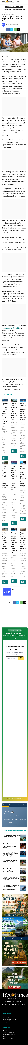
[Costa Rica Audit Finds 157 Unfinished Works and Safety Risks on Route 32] (5, 462)
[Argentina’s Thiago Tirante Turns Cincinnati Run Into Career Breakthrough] (14, 529)
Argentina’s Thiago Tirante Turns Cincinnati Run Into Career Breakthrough (14, 542)
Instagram (19, 1001)
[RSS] (3, 1004)
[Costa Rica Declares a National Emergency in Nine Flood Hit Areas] (23, 863)
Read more (4, 458)
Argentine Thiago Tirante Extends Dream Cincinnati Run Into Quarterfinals (5, 413)
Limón (18, 804)
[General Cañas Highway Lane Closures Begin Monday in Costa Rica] (14, 400)
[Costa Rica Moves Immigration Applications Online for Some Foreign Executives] (14, 462)
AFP (8, 24)
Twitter (14, 1004)
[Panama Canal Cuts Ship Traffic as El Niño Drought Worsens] (23, 879)
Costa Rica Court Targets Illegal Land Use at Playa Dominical (23, 541)
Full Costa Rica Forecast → (14, 822)
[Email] (18, 29)
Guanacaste (11, 804)
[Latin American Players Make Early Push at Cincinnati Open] (23, 400)
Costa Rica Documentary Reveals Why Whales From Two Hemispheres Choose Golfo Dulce (11, 887)
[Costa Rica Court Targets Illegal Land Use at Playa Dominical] (23, 529)
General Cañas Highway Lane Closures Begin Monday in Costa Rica (14, 411)
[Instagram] (13, 1001)
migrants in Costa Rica (12, 328)
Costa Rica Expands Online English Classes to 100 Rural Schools (11, 870)
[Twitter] (11, 29)
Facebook (8, 1001)
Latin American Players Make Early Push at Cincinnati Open (23, 411)
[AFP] (4, 25)
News (6, 13)
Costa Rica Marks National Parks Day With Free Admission (11, 837)
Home (3, 13)
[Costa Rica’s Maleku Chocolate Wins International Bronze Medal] (23, 846)
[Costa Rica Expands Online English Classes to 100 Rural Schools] (23, 871)
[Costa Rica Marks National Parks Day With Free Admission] (23, 838)
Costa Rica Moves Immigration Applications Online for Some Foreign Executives (14, 477)
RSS (6, 1004)
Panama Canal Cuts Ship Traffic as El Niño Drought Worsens (11, 878)
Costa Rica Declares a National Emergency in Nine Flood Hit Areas (10, 862)
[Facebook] (8, 29)
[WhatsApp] (15, 29)
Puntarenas (24, 804)
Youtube (23, 1004)
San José (5, 804)
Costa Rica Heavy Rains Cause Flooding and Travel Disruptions (4, 541)
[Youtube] (18, 1004)
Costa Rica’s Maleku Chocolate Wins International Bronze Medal (9, 845)
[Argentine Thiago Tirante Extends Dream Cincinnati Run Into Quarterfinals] (5, 400)
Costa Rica (11, 13)
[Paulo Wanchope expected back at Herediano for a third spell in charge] (23, 462)
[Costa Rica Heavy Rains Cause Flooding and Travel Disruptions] (5, 529)
